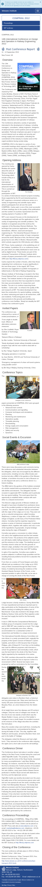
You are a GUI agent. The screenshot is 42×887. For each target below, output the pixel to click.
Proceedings (8, 23)
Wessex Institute (9, 11)
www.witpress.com (26, 826)
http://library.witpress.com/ (18, 259)
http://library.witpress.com (25, 842)
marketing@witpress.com (15, 828)
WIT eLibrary (8, 28)
